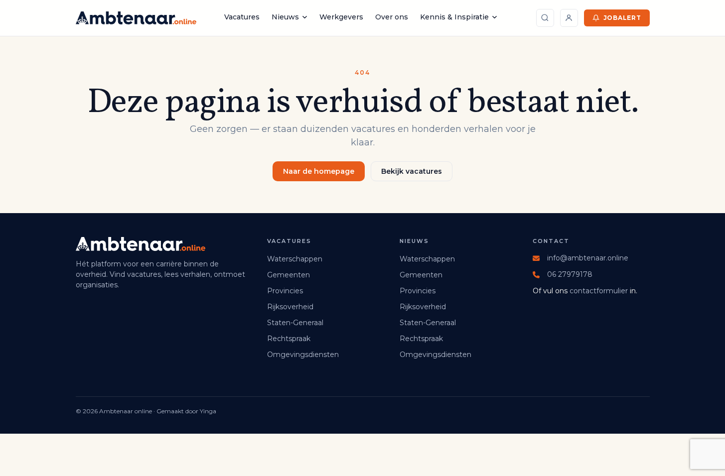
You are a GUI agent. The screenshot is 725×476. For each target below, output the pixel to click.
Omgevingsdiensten (303, 354)
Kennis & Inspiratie (454, 16)
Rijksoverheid (290, 306)
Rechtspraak (288, 338)
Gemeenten (288, 274)
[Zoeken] (545, 18)
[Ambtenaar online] (136, 17)
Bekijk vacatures (411, 171)
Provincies (285, 290)
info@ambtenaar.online (587, 257)
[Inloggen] (569, 18)
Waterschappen (294, 258)
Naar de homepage (318, 171)
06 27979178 (569, 274)
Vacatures (242, 16)
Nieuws (285, 16)
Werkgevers (341, 16)
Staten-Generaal (295, 322)
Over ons (391, 16)
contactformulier (599, 290)
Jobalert (622, 17)
